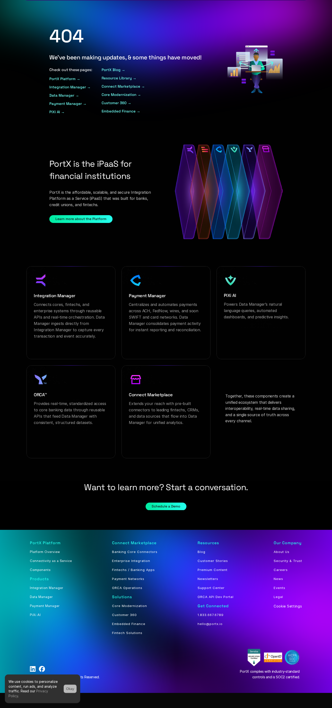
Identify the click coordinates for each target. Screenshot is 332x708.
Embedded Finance (128, 624)
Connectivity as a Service (51, 561)
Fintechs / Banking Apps (133, 570)
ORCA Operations (127, 588)
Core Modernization (129, 606)
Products (39, 578)
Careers (281, 570)
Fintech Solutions (127, 633)
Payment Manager (45, 606)
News (278, 579)
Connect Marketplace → (123, 86)
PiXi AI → (57, 112)
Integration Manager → (70, 87)
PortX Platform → (64, 78)
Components (40, 570)
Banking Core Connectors (134, 552)
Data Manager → (64, 95)
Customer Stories (213, 561)
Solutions (122, 596)
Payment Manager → (68, 103)
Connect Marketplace (134, 542)
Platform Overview (45, 552)
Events (279, 588)
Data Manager (41, 597)
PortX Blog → (113, 69)
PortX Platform (45, 542)
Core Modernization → (121, 94)
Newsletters (208, 579)
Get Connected (213, 605)
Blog (201, 552)
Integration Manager (46, 588)
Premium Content (212, 570)
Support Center (211, 588)
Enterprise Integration (131, 561)
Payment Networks (128, 579)
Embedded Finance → (121, 111)
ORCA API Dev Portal (216, 597)
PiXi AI (35, 615)
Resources (208, 542)
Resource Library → (119, 78)
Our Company (288, 542)
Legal (278, 597)
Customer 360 (124, 615)
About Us (281, 552)
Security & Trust (288, 561)
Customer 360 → (117, 103)
